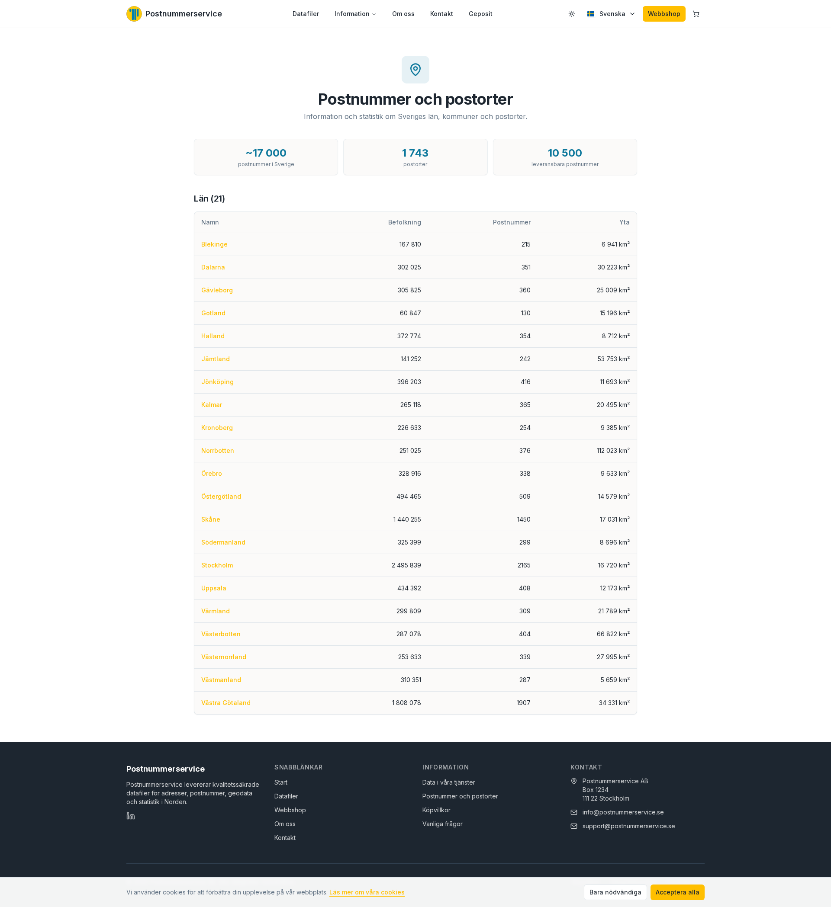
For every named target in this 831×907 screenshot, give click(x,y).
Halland (213, 336)
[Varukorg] (696, 13)
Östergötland (221, 496)
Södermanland (223, 542)
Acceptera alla (677, 892)
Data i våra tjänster (448, 782)
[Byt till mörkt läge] (571, 13)
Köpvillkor (436, 810)
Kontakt (441, 13)
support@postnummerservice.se (629, 826)
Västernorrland (223, 656)
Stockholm (217, 565)
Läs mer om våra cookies (367, 892)
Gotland (213, 313)
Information (352, 13)
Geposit (481, 13)
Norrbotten (217, 450)
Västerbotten (221, 634)
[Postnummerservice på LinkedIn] (130, 815)
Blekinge (214, 244)
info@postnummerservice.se (623, 812)
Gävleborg (217, 290)
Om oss (403, 13)
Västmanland (221, 679)
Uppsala (213, 588)
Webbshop (664, 13)
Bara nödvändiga (615, 892)
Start (280, 782)
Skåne (210, 519)
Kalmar (211, 404)
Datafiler (306, 13)
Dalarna (213, 267)
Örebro (211, 473)
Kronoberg (217, 427)
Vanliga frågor (442, 823)
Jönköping (217, 381)
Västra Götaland (226, 702)
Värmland (215, 611)
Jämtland (215, 358)
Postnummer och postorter (460, 796)
